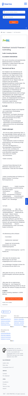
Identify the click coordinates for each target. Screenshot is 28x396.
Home (3, 32)
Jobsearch (9, 32)
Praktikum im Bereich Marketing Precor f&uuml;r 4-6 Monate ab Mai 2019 (19, 321)
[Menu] (26, 4)
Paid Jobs (5, 365)
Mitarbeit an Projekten (5, 322)
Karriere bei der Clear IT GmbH (6, 319)
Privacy (5, 384)
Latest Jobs (6, 363)
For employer (6, 375)
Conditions (5, 382)
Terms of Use (6, 386)
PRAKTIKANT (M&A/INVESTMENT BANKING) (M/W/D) (6, 335)
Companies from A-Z (8, 367)
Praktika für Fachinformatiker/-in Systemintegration (6, 337)
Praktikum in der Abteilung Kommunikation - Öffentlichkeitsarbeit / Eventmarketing (6, 321)
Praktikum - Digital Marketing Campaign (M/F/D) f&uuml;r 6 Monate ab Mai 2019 (19, 319)
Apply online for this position (14, 299)
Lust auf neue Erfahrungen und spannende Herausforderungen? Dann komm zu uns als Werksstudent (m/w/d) (6, 333)
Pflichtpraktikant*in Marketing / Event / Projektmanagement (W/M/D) (19, 324)
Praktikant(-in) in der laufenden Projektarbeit (6, 338)
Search (13, 22)
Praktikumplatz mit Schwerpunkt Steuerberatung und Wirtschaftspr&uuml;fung (6, 324)
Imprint (4, 388)
